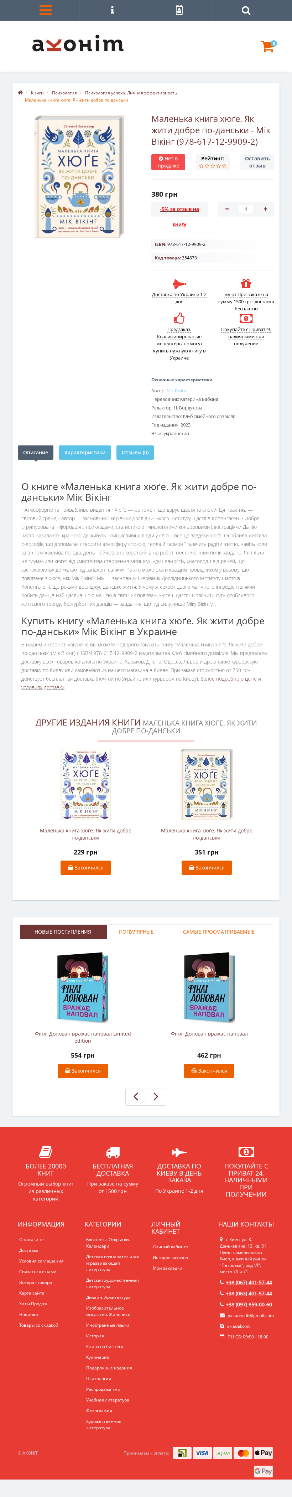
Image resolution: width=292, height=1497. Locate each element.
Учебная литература (107, 1400)
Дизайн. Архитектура (108, 1297)
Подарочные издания (109, 1368)
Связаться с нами (38, 1272)
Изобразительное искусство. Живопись (108, 1311)
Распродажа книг (104, 1389)
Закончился (88, 867)
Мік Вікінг (177, 390)
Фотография (99, 1411)
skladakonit (238, 1326)
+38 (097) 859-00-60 (249, 1304)
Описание (35, 452)
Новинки (28, 1314)
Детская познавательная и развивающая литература (112, 1263)
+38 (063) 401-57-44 (249, 1293)
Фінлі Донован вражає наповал (209, 1033)
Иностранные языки (107, 1325)
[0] (267, 50)
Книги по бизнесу (104, 1346)
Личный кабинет (170, 1247)
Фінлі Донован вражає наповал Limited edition (83, 1037)
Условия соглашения (41, 1261)
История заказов (170, 1257)
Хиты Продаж (33, 1304)
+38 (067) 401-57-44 (249, 1282)
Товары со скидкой (38, 1325)
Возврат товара (35, 1282)
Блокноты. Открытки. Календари (108, 1243)
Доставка (28, 1250)
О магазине (31, 1240)
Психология (98, 1378)
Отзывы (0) (135, 452)
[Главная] (20, 93)
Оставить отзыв (257, 162)
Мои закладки (167, 1268)
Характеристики (84, 452)
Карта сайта (32, 1293)
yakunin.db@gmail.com (251, 1315)
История (95, 1336)
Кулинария (97, 1357)
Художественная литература (103, 1424)
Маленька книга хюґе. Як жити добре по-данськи (85, 834)
